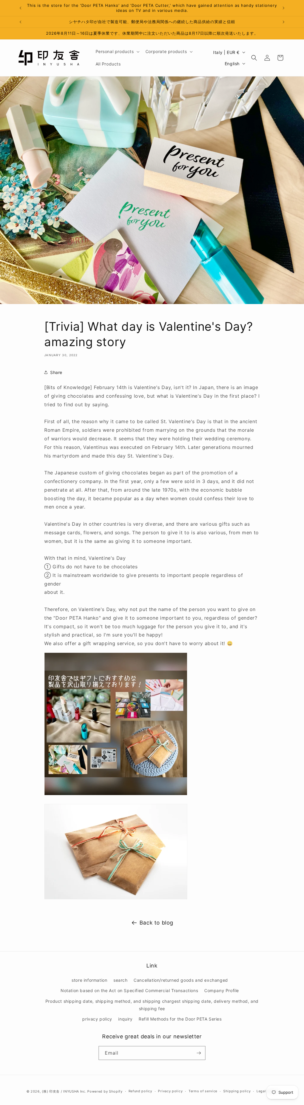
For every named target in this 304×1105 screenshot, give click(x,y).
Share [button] (56, 372)
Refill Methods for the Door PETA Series (180, 1018)
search (120, 980)
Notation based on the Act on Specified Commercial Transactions (129, 990)
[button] (117, 51)
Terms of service (203, 1091)
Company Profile (221, 990)
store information (89, 980)
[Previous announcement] (20, 8)
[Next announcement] (283, 8)
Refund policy (140, 1091)
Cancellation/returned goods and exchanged (181, 980)
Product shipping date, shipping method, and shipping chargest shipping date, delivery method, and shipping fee (152, 1005)
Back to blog (156, 922)
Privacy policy (170, 1091)
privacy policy (97, 1018)
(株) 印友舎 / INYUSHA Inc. (64, 1091)
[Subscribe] (198, 1053)
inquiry (125, 1018)
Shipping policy (237, 1091)
